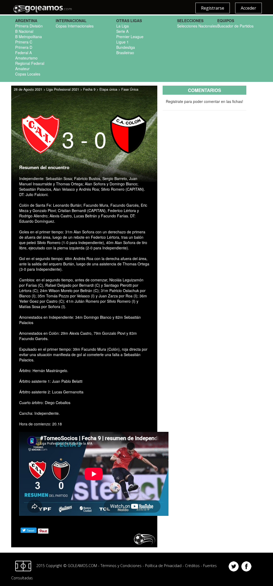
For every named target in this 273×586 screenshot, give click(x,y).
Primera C (23, 42)
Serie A (122, 31)
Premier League (129, 36)
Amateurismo (26, 58)
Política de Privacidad (163, 565)
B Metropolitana (28, 36)
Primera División (29, 26)
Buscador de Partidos (235, 26)
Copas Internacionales (75, 26)
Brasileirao (125, 52)
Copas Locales (27, 74)
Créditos (192, 565)
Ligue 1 (122, 42)
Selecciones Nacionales (197, 26)
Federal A (23, 52)
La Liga (122, 26)
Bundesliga (125, 47)
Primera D (23, 47)
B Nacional (24, 31)
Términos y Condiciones (121, 565)
